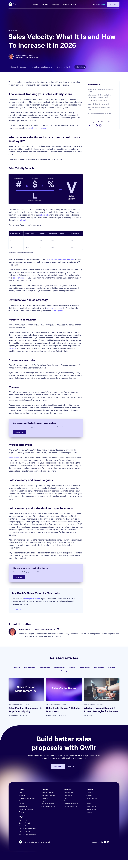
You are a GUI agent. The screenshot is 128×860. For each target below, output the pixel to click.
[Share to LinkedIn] (100, 125)
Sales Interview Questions (18, 67)
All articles (14, 30)
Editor (21, 792)
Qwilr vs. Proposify (25, 826)
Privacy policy (91, 806)
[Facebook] (105, 842)
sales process (19, 277)
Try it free (71, 766)
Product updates (99, 667)
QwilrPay (22, 803)
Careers (89, 795)
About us (89, 792)
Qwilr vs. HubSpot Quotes (27, 834)
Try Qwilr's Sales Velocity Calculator (100, 113)
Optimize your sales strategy (97, 100)
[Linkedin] (108, 842)
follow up (12, 348)
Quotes (21, 801)
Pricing (21, 812)
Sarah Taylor (19, 57)
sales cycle (44, 214)
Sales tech (72, 667)
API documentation (70, 806)
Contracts (45, 798)
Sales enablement (59, 667)
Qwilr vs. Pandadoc (25, 823)
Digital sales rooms (48, 801)
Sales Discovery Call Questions (42, 67)
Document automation (49, 795)
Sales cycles (14, 457)
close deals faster (55, 308)
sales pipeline (25, 220)
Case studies (68, 795)
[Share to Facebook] (97, 125)
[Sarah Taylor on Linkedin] (58, 629)
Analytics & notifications (27, 798)
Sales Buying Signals (63, 67)
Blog (65, 798)
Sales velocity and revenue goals (98, 104)
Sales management (29, 667)
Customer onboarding (49, 806)
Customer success (84, 667)
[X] (102, 842)
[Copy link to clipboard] (89, 125)
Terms (88, 803)
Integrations (23, 806)
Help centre (94, 842)
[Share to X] (93, 125)
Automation (23, 795)
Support (89, 812)
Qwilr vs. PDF (23, 820)
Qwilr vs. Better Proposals (27, 828)
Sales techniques (21, 55)
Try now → (16, 608)
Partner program (91, 798)
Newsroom (89, 801)
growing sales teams (37, 128)
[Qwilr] (13, 4)
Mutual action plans (48, 803)
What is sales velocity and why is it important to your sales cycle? (99, 96)
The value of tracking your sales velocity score (101, 90)
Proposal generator (48, 792)
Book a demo (101, 4)
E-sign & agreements (26, 809)
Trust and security (92, 809)
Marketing (111, 667)
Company (64, 671)
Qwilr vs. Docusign (25, 831)
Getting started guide (71, 803)
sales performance (32, 598)
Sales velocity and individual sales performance (99, 108)
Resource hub (68, 792)
